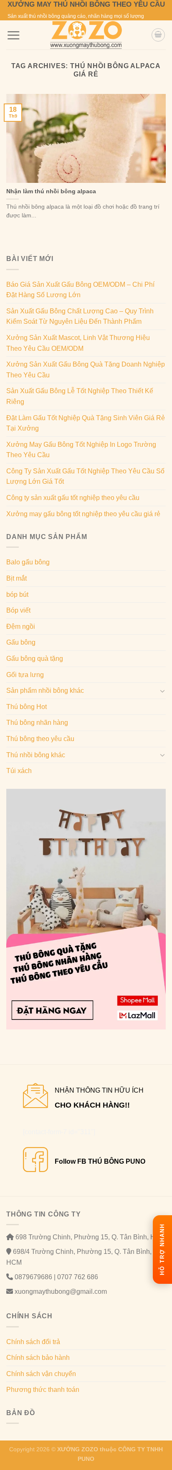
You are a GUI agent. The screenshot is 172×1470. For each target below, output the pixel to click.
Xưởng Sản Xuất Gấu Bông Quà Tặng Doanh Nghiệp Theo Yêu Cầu (85, 370)
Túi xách (19, 770)
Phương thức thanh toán (42, 1389)
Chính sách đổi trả (33, 1341)
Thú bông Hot (26, 706)
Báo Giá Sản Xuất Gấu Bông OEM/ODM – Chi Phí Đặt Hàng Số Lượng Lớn (80, 290)
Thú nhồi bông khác (35, 754)
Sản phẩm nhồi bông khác (45, 690)
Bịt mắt (16, 578)
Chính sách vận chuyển (41, 1373)
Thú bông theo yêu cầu (40, 738)
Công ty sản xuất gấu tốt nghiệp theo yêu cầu (72, 497)
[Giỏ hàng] (158, 35)
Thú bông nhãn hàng (37, 722)
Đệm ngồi (20, 626)
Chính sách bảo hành (38, 1357)
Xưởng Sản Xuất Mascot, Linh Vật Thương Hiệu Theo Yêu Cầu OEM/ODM (78, 343)
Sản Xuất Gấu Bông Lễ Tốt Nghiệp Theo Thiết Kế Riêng (79, 396)
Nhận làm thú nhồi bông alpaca (51, 191)
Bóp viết (18, 610)
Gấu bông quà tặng (34, 658)
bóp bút (17, 594)
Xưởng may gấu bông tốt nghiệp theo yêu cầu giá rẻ (83, 513)
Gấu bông (20, 642)
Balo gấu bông (28, 562)
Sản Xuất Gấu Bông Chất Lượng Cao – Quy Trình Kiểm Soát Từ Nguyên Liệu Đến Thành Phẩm (80, 316)
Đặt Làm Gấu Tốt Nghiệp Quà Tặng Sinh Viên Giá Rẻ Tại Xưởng (85, 423)
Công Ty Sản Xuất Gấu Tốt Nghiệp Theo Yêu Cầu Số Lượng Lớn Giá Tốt (85, 476)
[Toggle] (162, 691)
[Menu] (13, 35)
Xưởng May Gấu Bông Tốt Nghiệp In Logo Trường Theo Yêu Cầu (81, 450)
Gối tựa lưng (25, 674)
